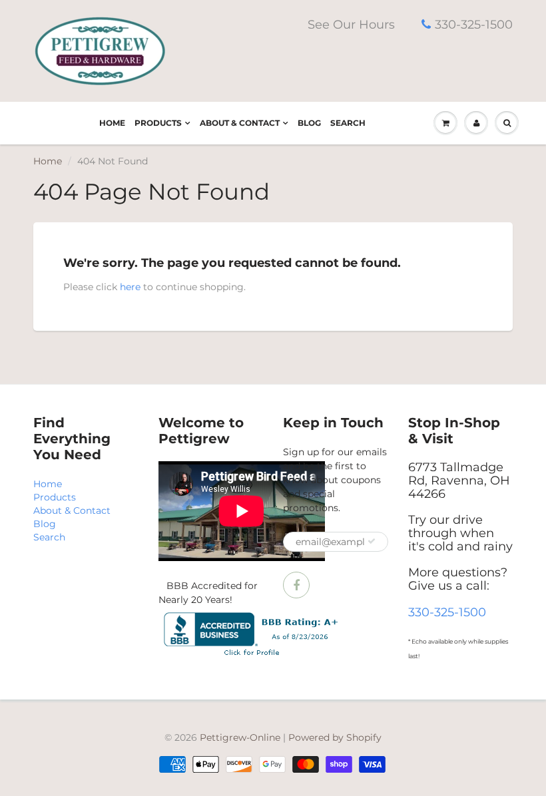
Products (158, 123)
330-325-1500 (474, 24)
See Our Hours (351, 24)
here (130, 287)
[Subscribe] (371, 541)
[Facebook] (296, 585)
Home (112, 123)
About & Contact (240, 123)
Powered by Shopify (335, 737)
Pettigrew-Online (240, 737)
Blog (309, 123)
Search (348, 123)
